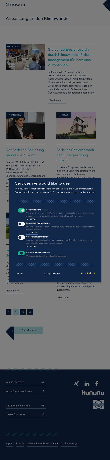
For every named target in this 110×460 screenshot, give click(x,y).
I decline (19, 273)
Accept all (86, 273)
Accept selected (52, 273)
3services (32, 232)
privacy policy (87, 192)
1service (31, 219)
